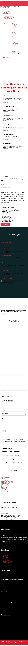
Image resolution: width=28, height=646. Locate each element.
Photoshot (5, 263)
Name (3, 408)
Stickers (13, 36)
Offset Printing (6, 270)
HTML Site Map (7, 554)
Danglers (14, 35)
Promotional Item (12, 502)
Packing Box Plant (7, 278)
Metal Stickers (15, 43)
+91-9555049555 (4, 591)
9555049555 (5, 2)
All (12, 23)
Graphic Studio (6, 255)
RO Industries (6, 557)
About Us (5, 555)
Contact (5, 556)
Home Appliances (7, 558)
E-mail (3, 410)
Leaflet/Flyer (14, 26)
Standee (13, 51)
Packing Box (15, 24)
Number (3, 416)
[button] (5, 224)
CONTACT (3, 314)
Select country (5, 413)
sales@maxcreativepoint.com (9, 1)
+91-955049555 (15, 455)
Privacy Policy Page (7, 562)
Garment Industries (7, 561)
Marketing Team (6, 242)
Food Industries (6, 560)
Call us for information (6, 455)
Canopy (13, 52)
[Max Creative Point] (4, 6)
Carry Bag (14, 44)
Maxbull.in (17, 642)
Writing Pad (14, 33)
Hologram (14, 42)
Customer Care (6, 248)
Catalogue (14, 25)
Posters (13, 32)
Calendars (14, 45)
